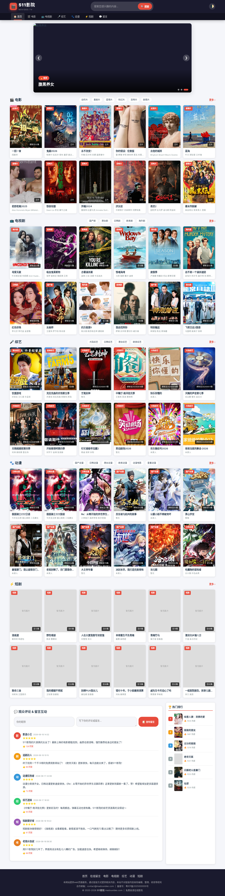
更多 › (212, 99)
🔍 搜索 (145, 6)
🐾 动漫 (75, 16)
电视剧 (115, 876)
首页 (84, 876)
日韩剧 (117, 221)
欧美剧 (129, 221)
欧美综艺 (137, 342)
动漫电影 (137, 463)
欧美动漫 (122, 463)
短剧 (140, 876)
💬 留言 (103, 16)
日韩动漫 (93, 463)
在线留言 (95, 876)
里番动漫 (151, 463)
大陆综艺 (93, 342)
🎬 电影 (32, 16)
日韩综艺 (108, 342)
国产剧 (92, 221)
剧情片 (146, 99)
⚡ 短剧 (89, 16)
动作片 (84, 99)
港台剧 (105, 221)
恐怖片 (134, 99)
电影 (106, 876)
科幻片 (121, 99)
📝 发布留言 (148, 722)
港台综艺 (122, 342)
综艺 (124, 876)
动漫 (132, 876)
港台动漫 (108, 463)
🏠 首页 (18, 16)
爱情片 (109, 99)
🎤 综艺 (61, 16)
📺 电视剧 (46, 16)
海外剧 (142, 221)
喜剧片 (97, 99)
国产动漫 (79, 463)
